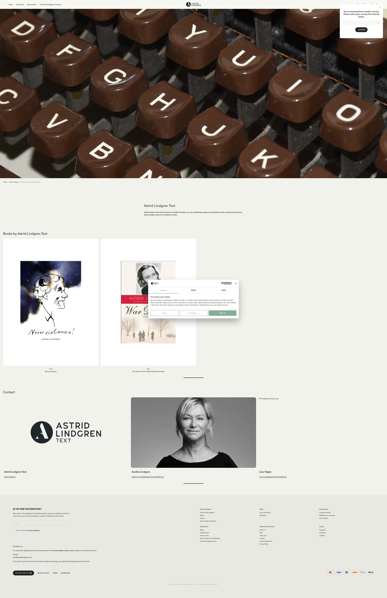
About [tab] (224, 290)
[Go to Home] (193, 4)
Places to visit (204, 535)
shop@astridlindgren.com (22, 557)
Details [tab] (193, 290)
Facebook (322, 533)
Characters (20, 4)
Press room (263, 535)
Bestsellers (263, 515)
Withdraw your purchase (327, 515)
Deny (164, 313)
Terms (55, 573)
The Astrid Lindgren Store (208, 541)
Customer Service (325, 512)
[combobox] (361, 22)
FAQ (261, 533)
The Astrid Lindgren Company (51, 4)
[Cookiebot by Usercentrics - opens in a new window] (222, 283)
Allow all (223, 313)
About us (262, 530)
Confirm (361, 30)
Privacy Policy (264, 544)
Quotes (202, 518)
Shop (11, 4)
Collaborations (204, 533)
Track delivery (323, 518)
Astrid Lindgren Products (208, 521)
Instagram (322, 530)
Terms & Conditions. (33, 530)
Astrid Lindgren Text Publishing (30, 182)
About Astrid (31, 4)
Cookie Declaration (266, 541)
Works (202, 515)
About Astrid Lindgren (207, 512)
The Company (13, 182)
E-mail (15, 554)
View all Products (265, 512)
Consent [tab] (163, 290)
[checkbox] (14, 530)
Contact (262, 538)
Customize (192, 313)
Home (5, 182)
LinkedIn (322, 535)
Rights (202, 530)
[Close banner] (236, 283)
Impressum (65, 573)
